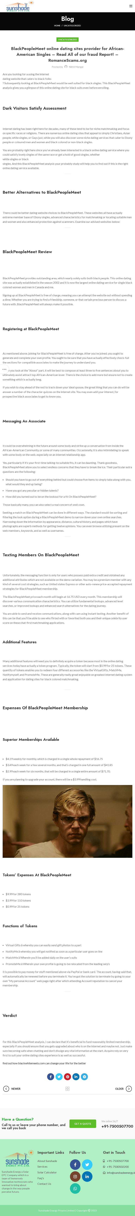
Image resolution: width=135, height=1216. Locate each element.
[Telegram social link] (84, 1076)
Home (57, 25)
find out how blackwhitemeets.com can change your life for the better (44, 1063)
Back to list (67, 1088)
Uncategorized (72, 25)
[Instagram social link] (75, 1176)
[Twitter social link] (59, 1076)
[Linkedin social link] (75, 1076)
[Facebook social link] (50, 1076)
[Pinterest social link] (67, 1076)
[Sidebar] (4, 369)
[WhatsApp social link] (75, 1188)
